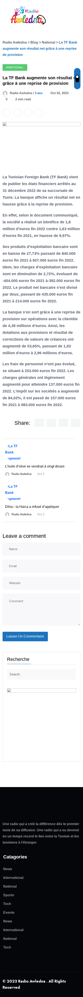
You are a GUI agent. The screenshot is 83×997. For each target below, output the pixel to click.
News (7, 869)
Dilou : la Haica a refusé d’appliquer (32, 506)
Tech (7, 904)
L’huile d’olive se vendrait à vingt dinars (34, 466)
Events (8, 912)
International (13, 877)
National (10, 886)
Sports (8, 895)
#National (15, 67)
